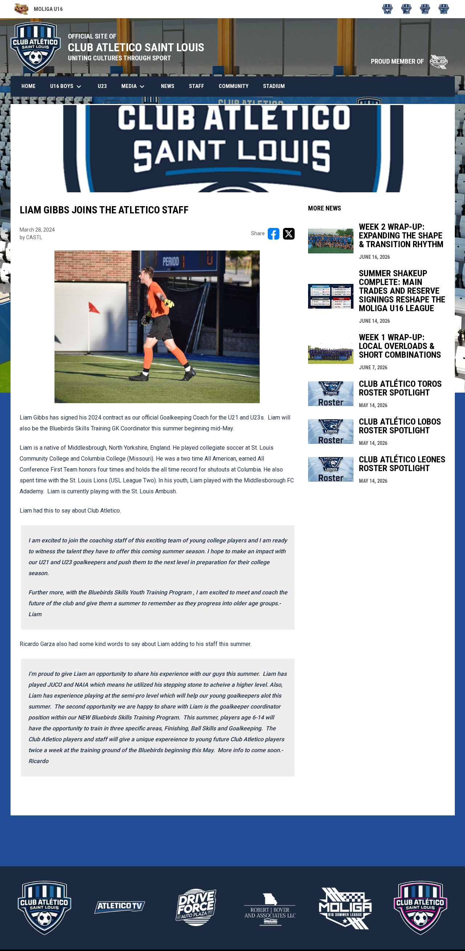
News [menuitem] (167, 86)
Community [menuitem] (233, 86)
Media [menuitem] (133, 86)
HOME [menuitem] (28, 86)
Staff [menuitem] (196, 86)
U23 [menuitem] (102, 86)
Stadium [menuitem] (274, 86)
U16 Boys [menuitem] (66, 86)
